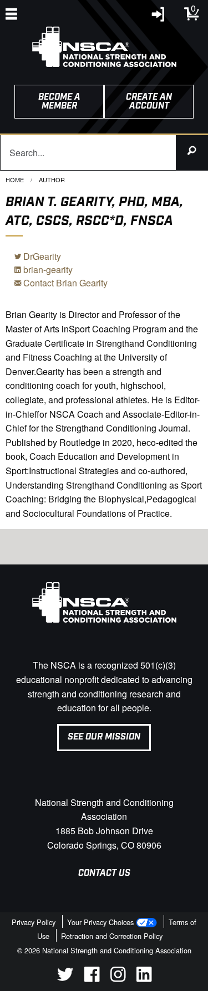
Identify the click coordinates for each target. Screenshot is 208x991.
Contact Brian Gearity (64, 282)
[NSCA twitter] (65, 978)
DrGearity (41, 256)
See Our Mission (104, 737)
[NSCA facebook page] (91, 978)
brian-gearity (47, 269)
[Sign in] (159, 17)
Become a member (59, 101)
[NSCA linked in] (143, 978)
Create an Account (149, 101)
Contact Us (104, 873)
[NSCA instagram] (117, 978)
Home (15, 179)
